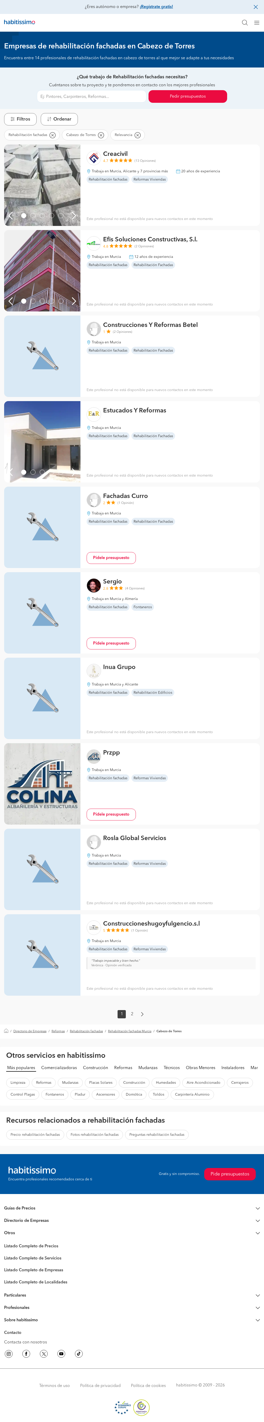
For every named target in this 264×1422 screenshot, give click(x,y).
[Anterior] (10, 215)
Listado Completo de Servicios (32, 1258)
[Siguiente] (74, 215)
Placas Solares (100, 1083)
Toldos (158, 1094)
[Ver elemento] (23, 215)
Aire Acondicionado (203, 1083)
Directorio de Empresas (29, 1031)
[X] (43, 1354)
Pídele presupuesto (111, 558)
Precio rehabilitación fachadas (35, 1135)
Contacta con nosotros (25, 1342)
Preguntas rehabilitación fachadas (156, 1135)
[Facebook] (26, 1354)
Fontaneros (55, 1094)
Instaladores (232, 1068)
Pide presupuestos (230, 1174)
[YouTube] (61, 1354)
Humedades (166, 1083)
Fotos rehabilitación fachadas (95, 1135)
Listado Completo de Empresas (33, 1270)
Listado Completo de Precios (31, 1246)
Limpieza (18, 1083)
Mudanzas (148, 1068)
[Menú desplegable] (259, 22)
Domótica (134, 1094)
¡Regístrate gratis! (156, 7)
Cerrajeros (240, 1083)
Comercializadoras (59, 1068)
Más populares (21, 1068)
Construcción (95, 1068)
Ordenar (62, 119)
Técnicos (172, 1068)
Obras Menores (200, 1068)
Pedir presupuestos (188, 97)
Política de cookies (148, 1386)
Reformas (58, 1031)
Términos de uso (54, 1386)
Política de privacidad (100, 1386)
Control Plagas (23, 1094)
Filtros (23, 119)
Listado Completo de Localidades (35, 1282)
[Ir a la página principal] (19, 23)
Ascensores (105, 1094)
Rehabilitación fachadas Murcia (129, 1031)
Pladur (80, 1094)
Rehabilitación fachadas (86, 1031)
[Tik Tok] (79, 1354)
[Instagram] (8, 1354)
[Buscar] (245, 22)
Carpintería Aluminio (192, 1094)
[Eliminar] (52, 135)
